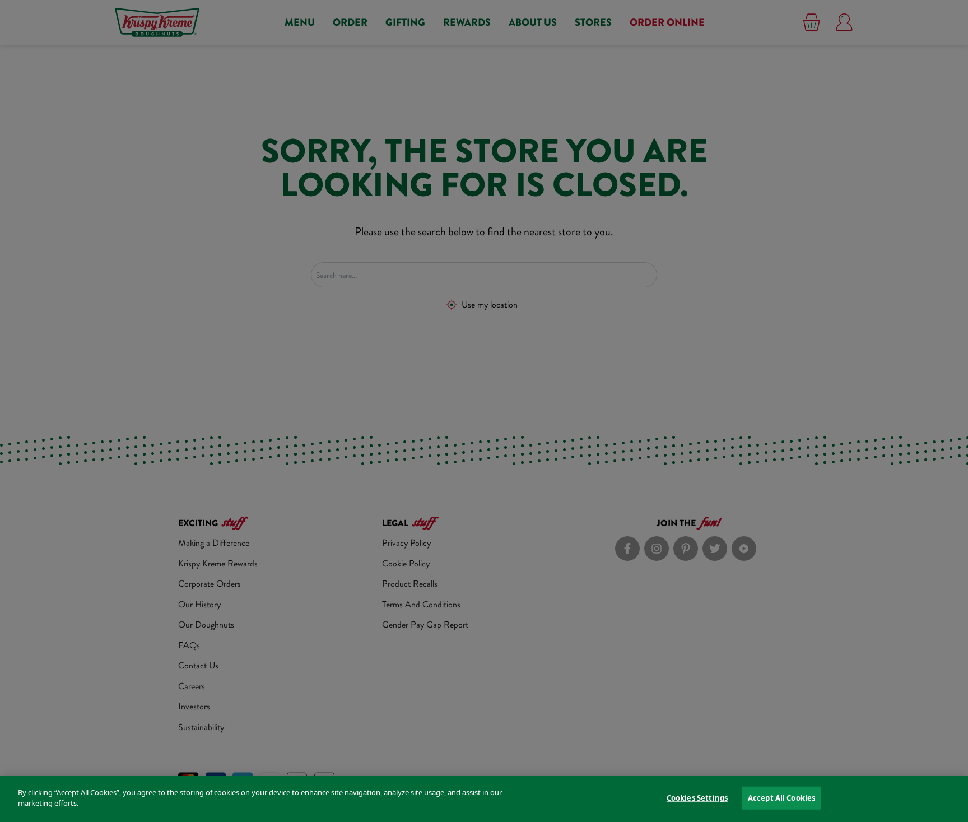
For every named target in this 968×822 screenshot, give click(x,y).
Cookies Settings (697, 798)
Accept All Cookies (781, 798)
